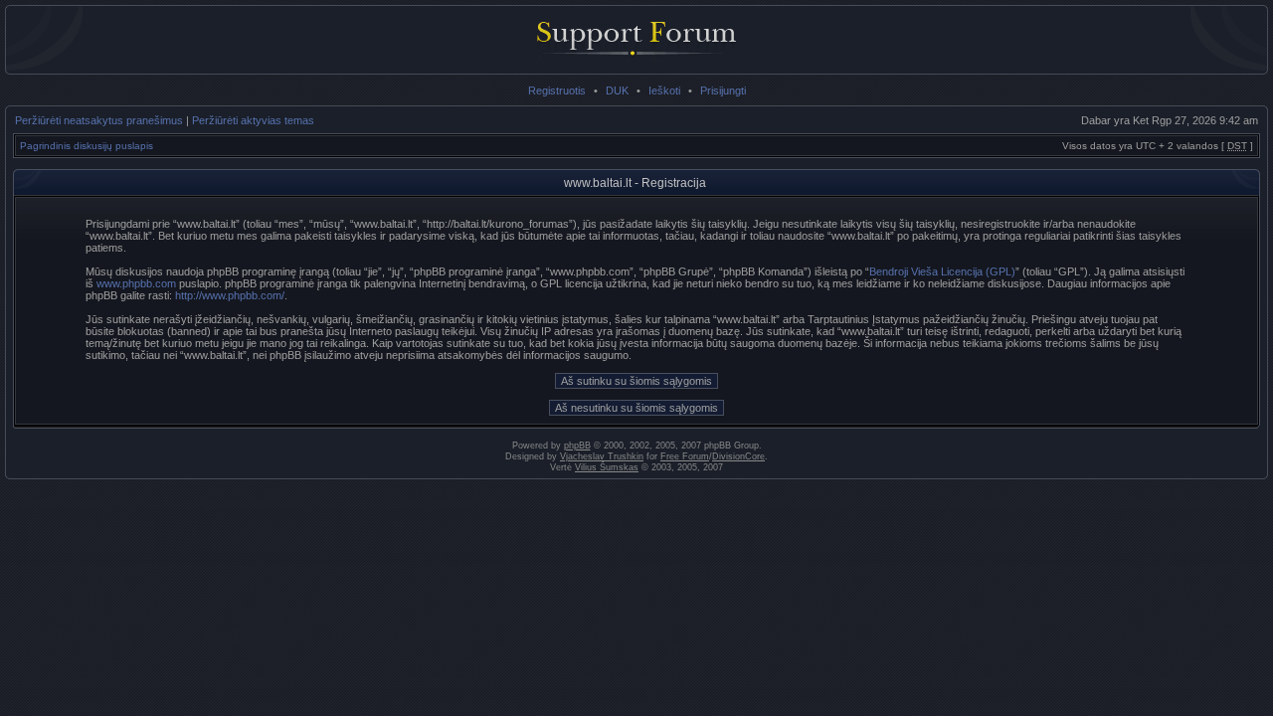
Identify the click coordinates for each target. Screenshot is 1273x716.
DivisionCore (738, 456)
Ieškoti (664, 90)
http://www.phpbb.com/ (229, 295)
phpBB (577, 445)
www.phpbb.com (136, 283)
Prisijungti (723, 90)
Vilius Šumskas (606, 467)
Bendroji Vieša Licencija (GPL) (942, 271)
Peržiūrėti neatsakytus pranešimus (99, 120)
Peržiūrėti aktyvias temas (253, 120)
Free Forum (684, 456)
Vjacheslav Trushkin (601, 456)
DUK (617, 90)
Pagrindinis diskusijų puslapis (86, 145)
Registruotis (557, 90)
